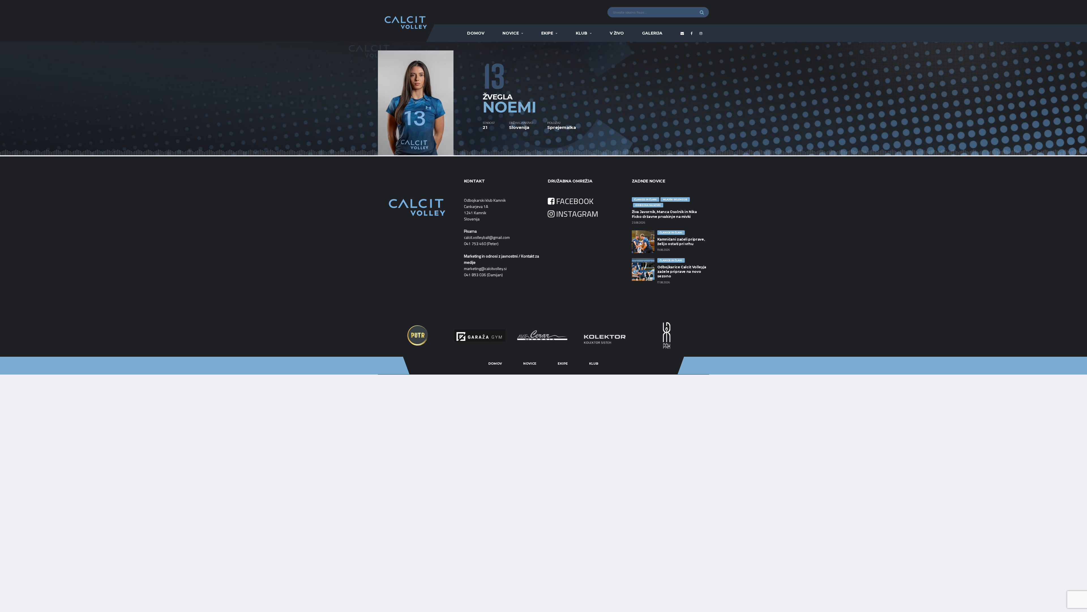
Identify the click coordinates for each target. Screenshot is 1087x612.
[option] (430, 98)
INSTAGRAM (576, 214)
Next (689, 335)
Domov (475, 33)
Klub (581, 33)
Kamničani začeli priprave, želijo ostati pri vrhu (681, 241)
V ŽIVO (617, 33)
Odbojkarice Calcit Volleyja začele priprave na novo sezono (681, 271)
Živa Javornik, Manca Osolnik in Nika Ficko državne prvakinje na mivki (664, 214)
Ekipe (547, 33)
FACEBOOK (574, 201)
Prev (398, 335)
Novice (510, 33)
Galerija (652, 33)
